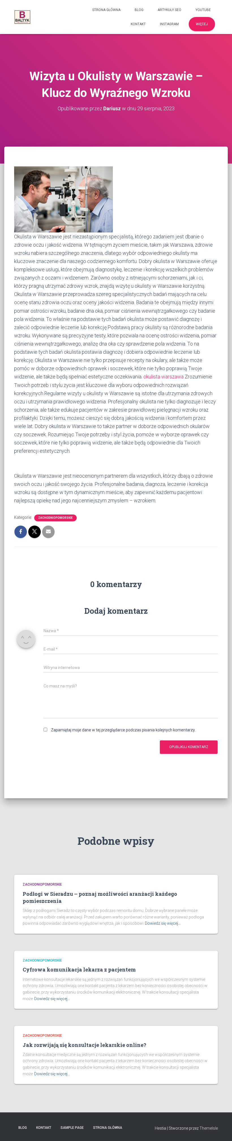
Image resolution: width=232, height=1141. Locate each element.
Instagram (169, 24)
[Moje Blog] (22, 17)
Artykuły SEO (169, 10)
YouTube (203, 10)
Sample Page (72, 1128)
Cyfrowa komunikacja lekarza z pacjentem (79, 969)
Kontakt (138, 24)
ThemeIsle (208, 1128)
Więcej (202, 24)
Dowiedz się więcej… (163, 923)
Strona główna (106, 10)
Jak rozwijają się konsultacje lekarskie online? (84, 1044)
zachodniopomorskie (55, 517)
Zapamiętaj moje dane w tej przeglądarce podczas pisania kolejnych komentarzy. (123, 730)
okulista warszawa (163, 377)
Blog (139, 10)
